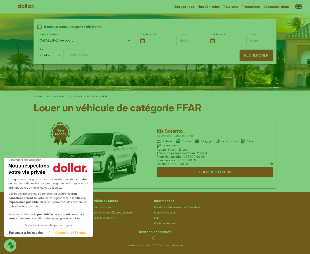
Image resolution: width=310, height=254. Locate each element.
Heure (183, 34)
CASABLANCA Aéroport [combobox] (56, 40)
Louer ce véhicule (215, 172)
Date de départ (148, 34)
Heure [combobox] (184, 40)
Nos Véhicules (209, 6)
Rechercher (256, 55)
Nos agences (184, 6)
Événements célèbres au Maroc (113, 212)
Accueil (38, 96)
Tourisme (230, 6)
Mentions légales (165, 212)
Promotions (250, 6)
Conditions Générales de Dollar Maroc (177, 207)
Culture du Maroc (104, 218)
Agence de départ (49, 34)
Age (42, 49)
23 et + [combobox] (45, 55)
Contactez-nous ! (277, 6)
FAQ (156, 218)
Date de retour (217, 34)
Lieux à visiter (102, 207)
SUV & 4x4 (75, 96)
